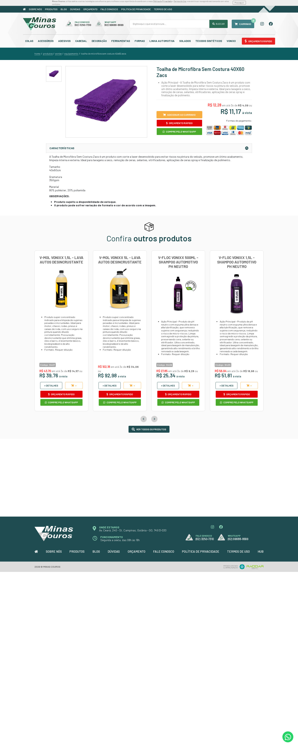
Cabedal (81, 41)
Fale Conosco (109, 9)
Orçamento (90, 9)
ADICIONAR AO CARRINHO (181, 114)
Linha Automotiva (162, 41)
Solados (185, 41)
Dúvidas (75, 9)
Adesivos (64, 41)
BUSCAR (220, 23)
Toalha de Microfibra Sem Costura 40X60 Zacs (103, 53)
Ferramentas (120, 41)
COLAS (29, 41)
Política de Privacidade (162, 1)
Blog (64, 9)
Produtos (51, 9)
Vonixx (231, 41)
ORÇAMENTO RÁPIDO (180, 123)
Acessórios (46, 41)
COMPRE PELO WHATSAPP (181, 131)
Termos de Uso (180, 1)
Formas (140, 41)
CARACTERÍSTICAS (61, 148)
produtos (48, 53)
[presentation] (143, 419)
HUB (261, 551)
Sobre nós (35, 9)
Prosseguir (239, 3)
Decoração (99, 41)
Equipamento (71, 53)
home (37, 53)
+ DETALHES (51, 385)
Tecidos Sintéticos (208, 41)
